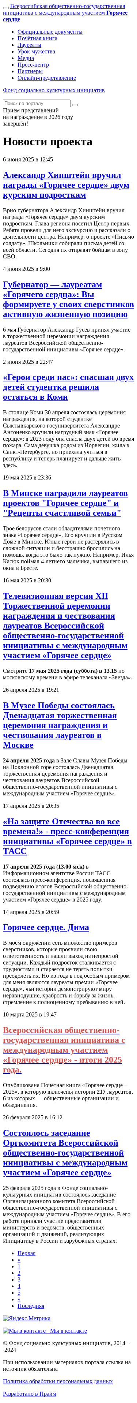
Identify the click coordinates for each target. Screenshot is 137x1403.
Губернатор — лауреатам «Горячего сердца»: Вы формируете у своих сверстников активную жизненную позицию (68, 299)
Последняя (31, 1306)
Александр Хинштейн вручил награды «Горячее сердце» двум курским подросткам (66, 184)
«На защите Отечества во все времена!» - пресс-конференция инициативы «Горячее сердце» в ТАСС (67, 836)
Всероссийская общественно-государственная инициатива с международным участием (65, 12)
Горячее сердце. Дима (46, 927)
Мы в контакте (66, 1331)
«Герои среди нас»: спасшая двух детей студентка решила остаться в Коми (68, 387)
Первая (26, 1253)
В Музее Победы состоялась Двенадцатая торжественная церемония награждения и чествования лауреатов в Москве (60, 725)
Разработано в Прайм (29, 1394)
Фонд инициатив (54, 90)
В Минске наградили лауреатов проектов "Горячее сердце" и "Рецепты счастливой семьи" (65, 503)
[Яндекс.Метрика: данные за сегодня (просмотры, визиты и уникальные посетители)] (26, 1318)
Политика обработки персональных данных (58, 1381)
